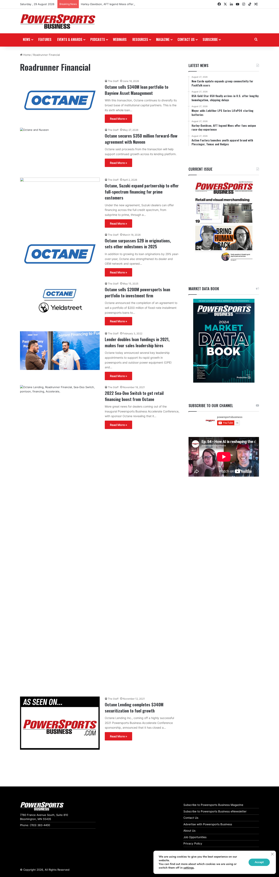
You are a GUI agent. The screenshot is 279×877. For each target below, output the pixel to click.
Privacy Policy (192, 843)
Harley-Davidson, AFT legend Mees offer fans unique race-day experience (128, 4)
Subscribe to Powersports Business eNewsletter (215, 811)
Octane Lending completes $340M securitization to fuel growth (134, 707)
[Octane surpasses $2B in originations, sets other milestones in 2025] (60, 254)
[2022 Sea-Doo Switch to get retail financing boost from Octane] (60, 538)
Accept (259, 862)
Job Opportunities (194, 837)
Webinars (120, 39)
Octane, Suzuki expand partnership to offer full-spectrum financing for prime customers (142, 191)
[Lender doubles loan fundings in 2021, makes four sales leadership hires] (60, 350)
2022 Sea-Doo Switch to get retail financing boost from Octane (134, 396)
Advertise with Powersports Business (207, 824)
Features (44, 39)
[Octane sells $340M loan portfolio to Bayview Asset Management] (60, 100)
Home (26, 54)
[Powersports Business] (58, 21)
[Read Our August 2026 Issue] (224, 221)
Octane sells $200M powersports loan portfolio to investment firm (137, 292)
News (26, 39)
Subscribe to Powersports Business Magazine (213, 804)
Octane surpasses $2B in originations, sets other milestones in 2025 (138, 243)
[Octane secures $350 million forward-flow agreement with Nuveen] (60, 150)
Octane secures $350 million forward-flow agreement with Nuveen (141, 138)
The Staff (113, 81)
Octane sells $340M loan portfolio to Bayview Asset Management (136, 90)
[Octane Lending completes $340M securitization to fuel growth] (60, 723)
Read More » (118, 118)
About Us (189, 830)
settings (188, 868)
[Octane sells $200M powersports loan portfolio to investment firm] (60, 303)
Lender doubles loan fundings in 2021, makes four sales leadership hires (137, 342)
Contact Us (190, 817)
